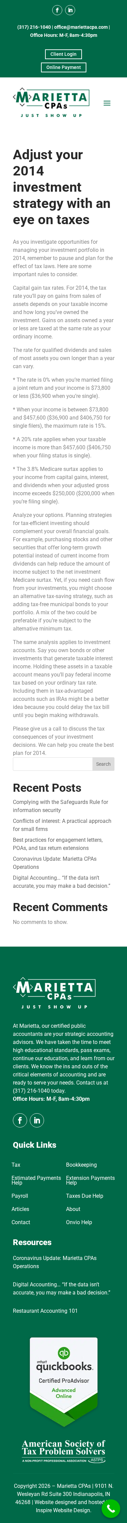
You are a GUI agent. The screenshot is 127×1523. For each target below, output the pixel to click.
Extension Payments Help (90, 1181)
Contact (21, 1222)
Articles (20, 1209)
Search (103, 764)
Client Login (63, 54)
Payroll (20, 1196)
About (73, 1209)
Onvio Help (79, 1222)
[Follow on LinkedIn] (70, 10)
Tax (16, 1165)
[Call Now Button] (111, 1508)
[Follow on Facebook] (57, 10)
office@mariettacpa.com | (82, 27)
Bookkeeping (81, 1165)
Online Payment (63, 67)
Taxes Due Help (84, 1196)
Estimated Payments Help (36, 1181)
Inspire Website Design (63, 1510)
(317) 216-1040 (34, 27)
